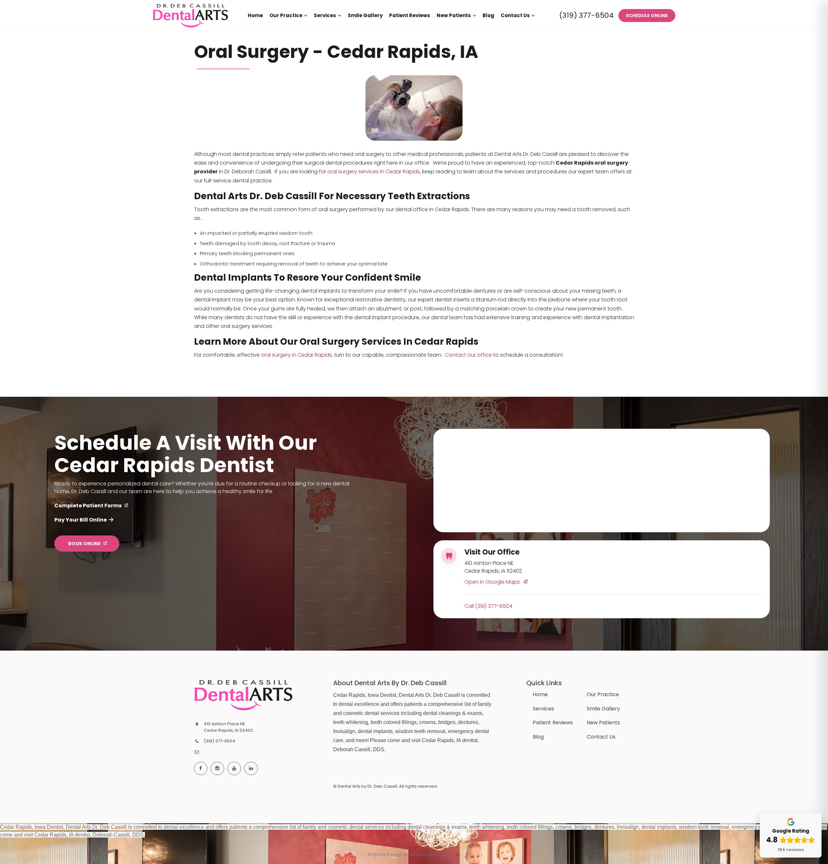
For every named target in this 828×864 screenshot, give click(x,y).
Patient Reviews (553, 722)
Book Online (84, 543)
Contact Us (601, 736)
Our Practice (603, 694)
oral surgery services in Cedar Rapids (373, 171)
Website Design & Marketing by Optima (410, 855)
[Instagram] (217, 768)
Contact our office (468, 355)
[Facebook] (201, 768)
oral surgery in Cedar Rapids (296, 355)
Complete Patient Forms (88, 505)
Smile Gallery (603, 708)
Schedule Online (647, 15)
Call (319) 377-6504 (488, 606)
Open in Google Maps (492, 582)
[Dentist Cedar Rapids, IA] (190, 29)
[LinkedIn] (251, 768)
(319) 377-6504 (586, 15)
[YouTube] (234, 768)
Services (543, 708)
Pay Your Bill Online (80, 520)
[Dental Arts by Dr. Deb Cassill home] (243, 695)
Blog (538, 736)
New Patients (603, 722)
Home (540, 694)
